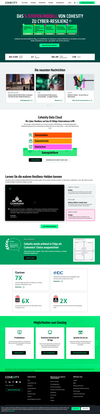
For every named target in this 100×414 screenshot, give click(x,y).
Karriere (29, 391)
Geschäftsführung (32, 383)
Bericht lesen (30, 258)
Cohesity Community (78, 396)
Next (97, 88)
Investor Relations (32, 388)
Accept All (76, 408)
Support (75, 380)
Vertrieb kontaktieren (80, 353)
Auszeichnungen (32, 394)
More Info (85, 408)
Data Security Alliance (55, 387)
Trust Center (53, 395)
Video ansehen (35, 160)
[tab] (80, 190)
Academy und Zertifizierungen (57, 389)
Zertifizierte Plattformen (79, 394)
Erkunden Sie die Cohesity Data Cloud (56, 160)
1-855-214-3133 (9, 385)
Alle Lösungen (76, 391)
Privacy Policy (11, 411)
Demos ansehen (18, 353)
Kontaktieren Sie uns (14, 390)
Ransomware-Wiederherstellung (81, 388)
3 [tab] (52, 105)
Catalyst (52, 400)
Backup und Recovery (78, 385)
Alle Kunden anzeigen (49, 226)
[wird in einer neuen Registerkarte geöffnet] (6, 382)
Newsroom (30, 385)
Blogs (74, 383)
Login (69, 2)
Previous (2, 88)
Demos (52, 398)
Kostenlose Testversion (87, 2)
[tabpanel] (50, 33)
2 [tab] (50, 105)
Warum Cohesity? (54, 381)
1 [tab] (48, 105)
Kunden (29, 396)
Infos (29, 380)
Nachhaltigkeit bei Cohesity (34, 399)
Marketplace (53, 392)
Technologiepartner (55, 384)
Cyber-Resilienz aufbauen (49, 45)
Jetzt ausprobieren (49, 353)
